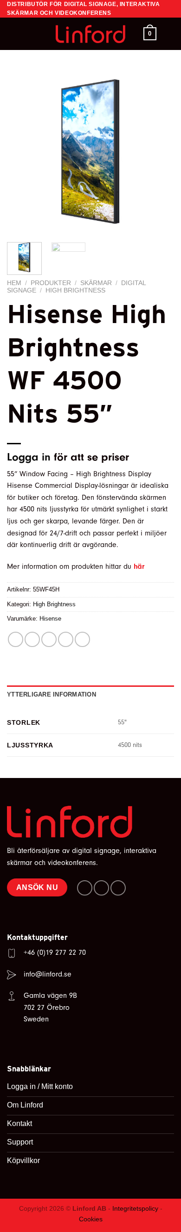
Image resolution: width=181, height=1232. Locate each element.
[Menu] (168, 34)
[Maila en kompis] (65, 639)
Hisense (50, 618)
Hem (14, 283)
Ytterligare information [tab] (51, 694)
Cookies (91, 1219)
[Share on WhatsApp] (15, 639)
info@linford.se (47, 974)
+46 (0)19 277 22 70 (55, 952)
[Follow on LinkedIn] (118, 888)
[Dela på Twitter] (49, 639)
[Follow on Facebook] (84, 888)
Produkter (51, 283)
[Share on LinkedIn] (82, 639)
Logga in (29, 457)
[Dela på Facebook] (32, 639)
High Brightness (75, 290)
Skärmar (96, 283)
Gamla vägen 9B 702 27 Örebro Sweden (50, 1007)
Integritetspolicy (135, 1208)
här (139, 566)
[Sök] (10, 34)
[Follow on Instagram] (101, 888)
